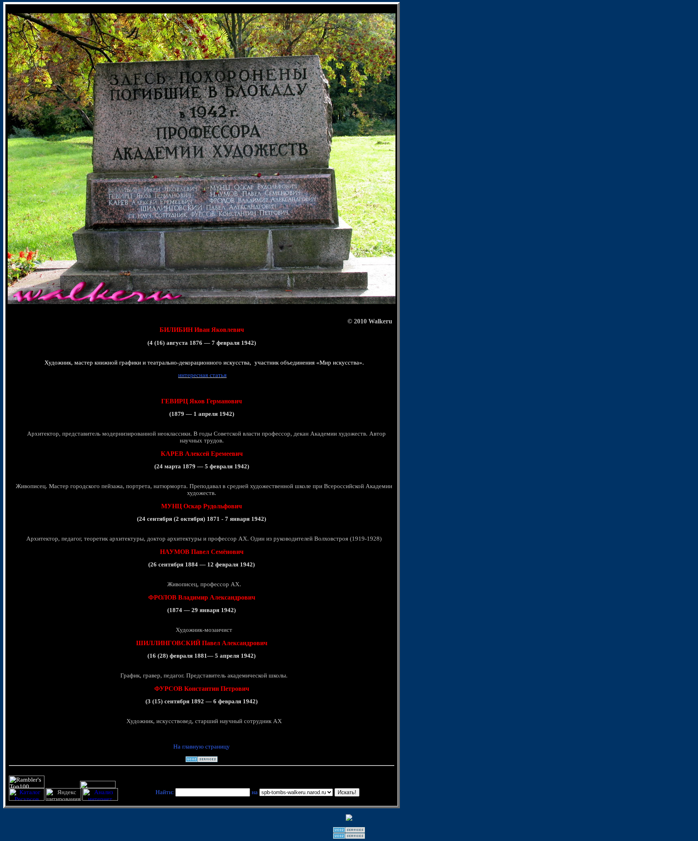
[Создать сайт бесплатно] (201, 760)
